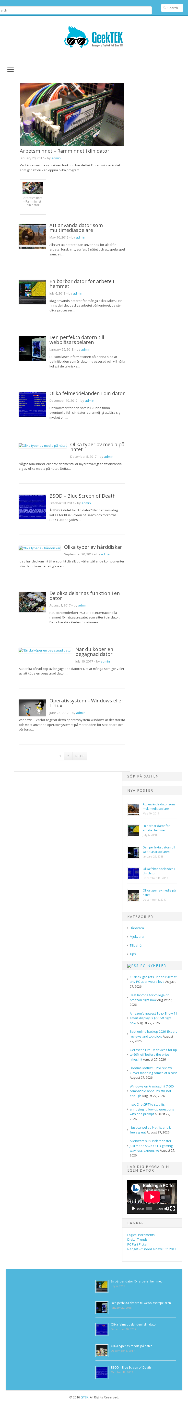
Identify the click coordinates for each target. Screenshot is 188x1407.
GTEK (84, 1397)
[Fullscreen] (172, 1208)
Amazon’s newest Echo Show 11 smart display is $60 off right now (153, 1018)
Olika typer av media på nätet (97, 447)
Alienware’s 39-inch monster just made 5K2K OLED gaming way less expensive (151, 1146)
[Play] (133, 1208)
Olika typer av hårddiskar (93, 547)
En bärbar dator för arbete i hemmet (81, 283)
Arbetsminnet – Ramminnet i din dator (64, 151)
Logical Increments (141, 1235)
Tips (133, 954)
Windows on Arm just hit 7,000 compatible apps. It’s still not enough (152, 1091)
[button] (7, 69)
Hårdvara (137, 928)
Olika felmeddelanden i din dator (87, 393)
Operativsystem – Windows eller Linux (86, 703)
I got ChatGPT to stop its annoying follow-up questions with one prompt (152, 1109)
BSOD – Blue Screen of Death (82, 495)
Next (79, 756)
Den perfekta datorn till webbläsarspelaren (76, 339)
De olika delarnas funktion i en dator (84, 595)
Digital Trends (137, 1239)
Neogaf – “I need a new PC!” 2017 (151, 1249)
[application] (152, 1197)
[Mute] (166, 1208)
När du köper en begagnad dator (94, 651)
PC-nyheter (153, 965)
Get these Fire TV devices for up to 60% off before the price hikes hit (153, 1055)
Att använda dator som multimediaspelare (76, 227)
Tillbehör (136, 945)
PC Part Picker (137, 1244)
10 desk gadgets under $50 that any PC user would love (153, 979)
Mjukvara (137, 936)
